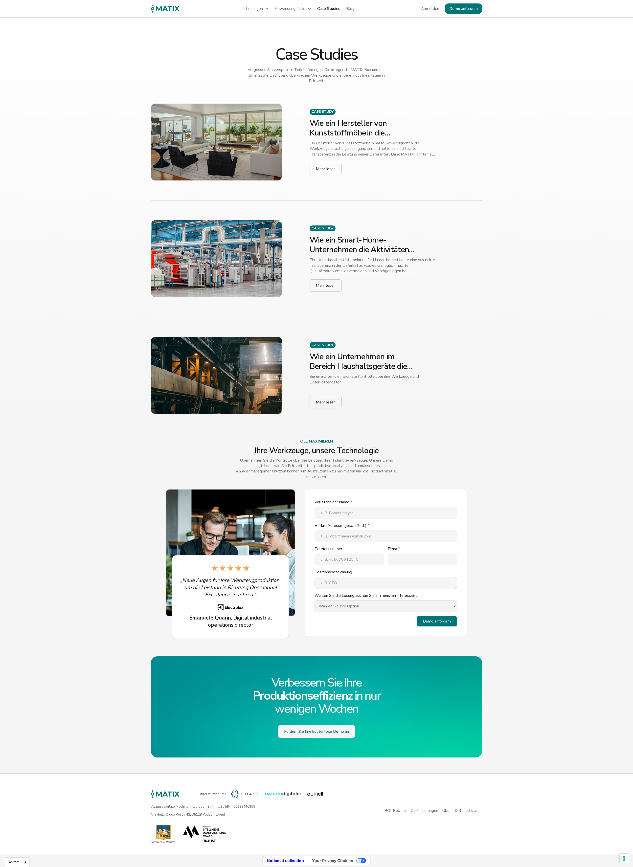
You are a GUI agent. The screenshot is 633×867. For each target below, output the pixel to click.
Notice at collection (285, 860)
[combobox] (17, 862)
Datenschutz (466, 811)
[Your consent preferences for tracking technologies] (624, 858)
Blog (350, 9)
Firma (394, 549)
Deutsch (14, 862)
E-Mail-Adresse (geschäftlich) (342, 525)
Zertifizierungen (424, 811)
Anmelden (430, 9)
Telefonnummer (328, 549)
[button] (257, 8)
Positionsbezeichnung (333, 572)
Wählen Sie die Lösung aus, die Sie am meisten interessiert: (366, 595)
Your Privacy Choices (332, 860)
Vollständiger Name (333, 502)
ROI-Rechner (395, 811)
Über (446, 811)
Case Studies (328, 9)
